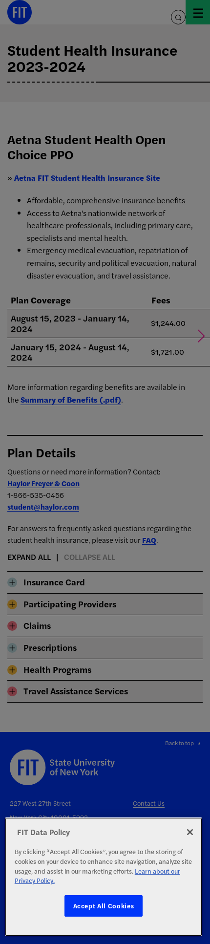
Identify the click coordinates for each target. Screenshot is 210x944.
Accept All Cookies (103, 905)
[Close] (190, 832)
